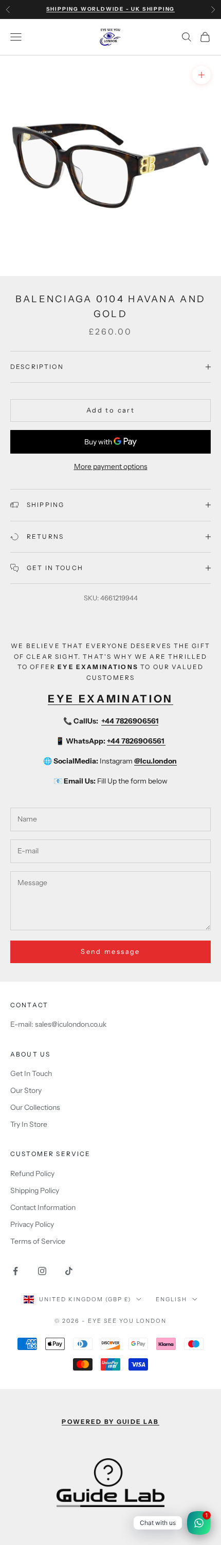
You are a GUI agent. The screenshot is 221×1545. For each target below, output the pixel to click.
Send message (110, 951)
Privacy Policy (32, 1224)
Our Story (26, 1090)
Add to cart (110, 410)
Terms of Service (37, 1241)
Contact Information (43, 1207)
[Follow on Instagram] (42, 1271)
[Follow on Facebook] (15, 1271)
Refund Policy (32, 1173)
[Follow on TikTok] (69, 1271)
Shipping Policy (34, 1190)
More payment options (111, 466)
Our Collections (35, 1107)
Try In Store (28, 1124)
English (171, 1299)
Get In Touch (31, 1073)
